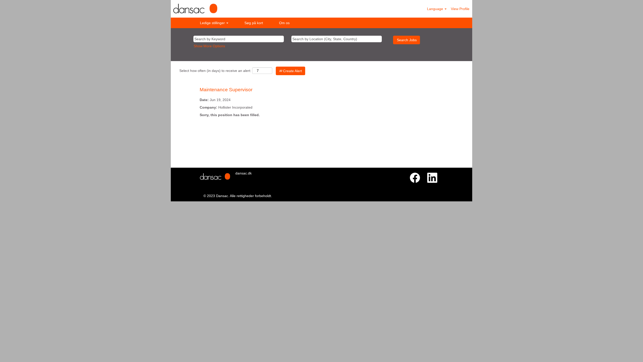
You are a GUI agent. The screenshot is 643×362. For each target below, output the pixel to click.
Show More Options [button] (209, 46)
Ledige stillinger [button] (213, 23)
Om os (284, 23)
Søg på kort (253, 23)
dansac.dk (243, 173)
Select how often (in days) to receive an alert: (215, 71)
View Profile (460, 9)
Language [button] (435, 9)
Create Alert (292, 71)
